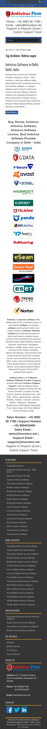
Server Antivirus (13, 654)
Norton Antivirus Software (17, 499)
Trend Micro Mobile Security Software (23, 554)
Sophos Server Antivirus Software (21, 623)
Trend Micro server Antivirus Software (22, 627)
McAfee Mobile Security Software (21, 558)
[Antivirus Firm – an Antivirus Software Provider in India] (23, 16)
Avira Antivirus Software (17, 515)
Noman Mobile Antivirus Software (21, 605)
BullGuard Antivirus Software (19, 503)
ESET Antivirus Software (17, 526)
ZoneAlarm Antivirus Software (19, 519)
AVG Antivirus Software (17, 522)
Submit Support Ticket (27, 32)
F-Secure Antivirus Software (18, 511)
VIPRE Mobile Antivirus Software (21, 601)
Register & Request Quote (23, 28)
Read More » (11, 112)
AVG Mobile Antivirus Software (20, 585)
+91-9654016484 (21, 690)
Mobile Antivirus (13, 646)
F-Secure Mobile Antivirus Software (22, 573)
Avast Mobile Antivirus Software (20, 593)
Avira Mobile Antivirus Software (20, 577)
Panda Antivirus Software (17, 530)
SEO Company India (24, 725)
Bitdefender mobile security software (22, 562)
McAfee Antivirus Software (18, 487)
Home (10, 50)
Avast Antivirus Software (17, 534)
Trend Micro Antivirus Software (20, 484)
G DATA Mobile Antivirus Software (21, 566)
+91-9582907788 (21, 687)
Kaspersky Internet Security (18, 476)
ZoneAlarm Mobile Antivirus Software (22, 581)
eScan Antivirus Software (17, 507)
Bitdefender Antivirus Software (19, 491)
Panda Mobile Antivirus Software (20, 597)
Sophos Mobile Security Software (21, 550)
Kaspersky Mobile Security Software (22, 546)
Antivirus (10, 642)
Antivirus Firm (13, 720)
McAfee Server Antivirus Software (21, 630)
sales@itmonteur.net (21, 695)
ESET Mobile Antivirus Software (20, 589)
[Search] (40, 2)
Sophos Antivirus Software (18, 480)
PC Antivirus (12, 650)
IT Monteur (24, 727)
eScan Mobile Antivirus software (20, 570)
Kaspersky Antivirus (15, 466)
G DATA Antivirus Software (18, 495)
